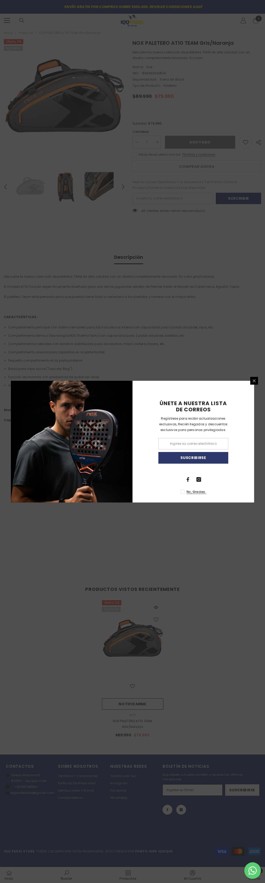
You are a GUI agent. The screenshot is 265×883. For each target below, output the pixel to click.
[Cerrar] (254, 381)
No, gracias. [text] (196, 492)
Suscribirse (193, 457)
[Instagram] (198, 479)
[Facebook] (187, 479)
